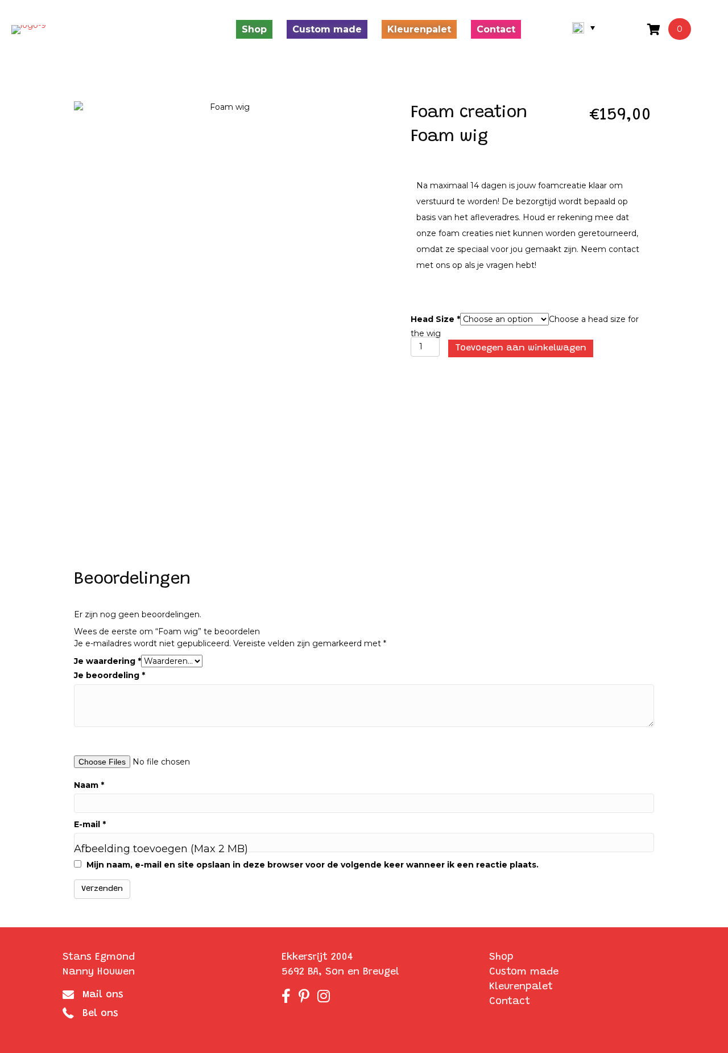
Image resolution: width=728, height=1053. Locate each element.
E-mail (90, 824)
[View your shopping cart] (655, 29)
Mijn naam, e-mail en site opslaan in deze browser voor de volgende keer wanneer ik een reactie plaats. (312, 865)
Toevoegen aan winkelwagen (520, 348)
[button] (583, 27)
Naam (89, 785)
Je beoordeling (109, 675)
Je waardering (107, 661)
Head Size (435, 319)
